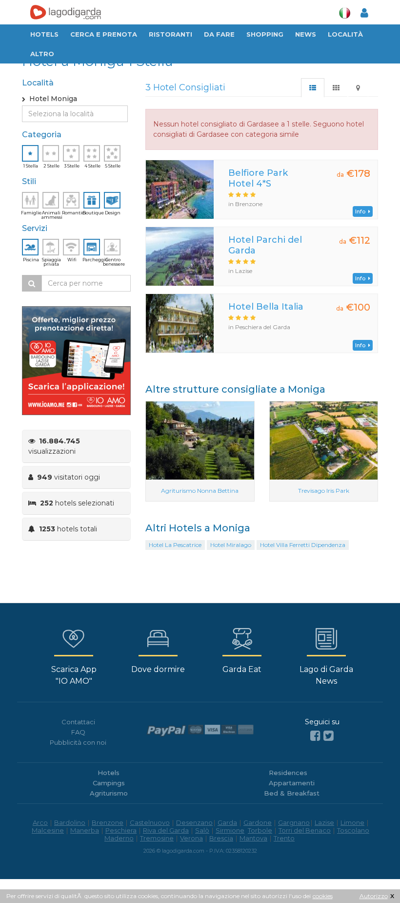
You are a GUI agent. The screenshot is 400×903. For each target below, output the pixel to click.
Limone (352, 822)
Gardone (257, 822)
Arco (40, 822)
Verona (191, 838)
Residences (288, 773)
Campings (109, 783)
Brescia (221, 838)
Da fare (219, 34)
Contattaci (78, 722)
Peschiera (121, 830)
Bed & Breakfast (292, 793)
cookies (323, 896)
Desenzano (194, 822)
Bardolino (69, 822)
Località (345, 34)
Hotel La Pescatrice (175, 544)
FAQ (78, 732)
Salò (202, 830)
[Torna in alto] (372, 875)
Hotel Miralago (230, 544)
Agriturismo (109, 793)
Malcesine (48, 830)
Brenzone (107, 822)
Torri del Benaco (305, 830)
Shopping (264, 34)
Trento (284, 838)
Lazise (324, 822)
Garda (227, 822)
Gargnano (294, 822)
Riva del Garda (166, 830)
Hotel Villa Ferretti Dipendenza (302, 544)
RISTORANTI (170, 34)
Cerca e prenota (103, 34)
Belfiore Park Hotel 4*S (258, 178)
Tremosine (157, 838)
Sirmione (230, 830)
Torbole (260, 830)
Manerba (84, 830)
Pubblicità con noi (78, 742)
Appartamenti (292, 783)
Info (361, 211)
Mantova (253, 838)
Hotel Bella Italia (265, 306)
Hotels (44, 34)
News (305, 34)
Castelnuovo (150, 822)
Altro (42, 54)
